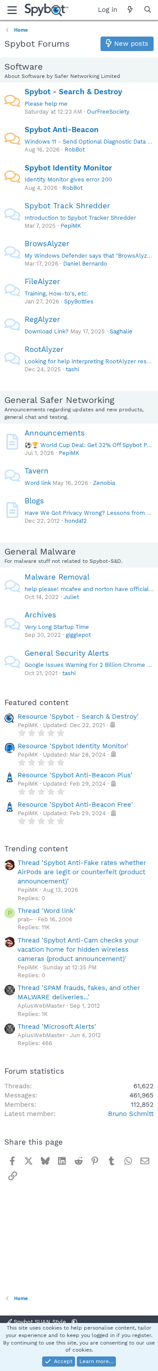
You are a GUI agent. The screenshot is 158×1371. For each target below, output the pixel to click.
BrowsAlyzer (47, 243)
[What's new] (130, 10)
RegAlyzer (42, 319)
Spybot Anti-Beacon (62, 129)
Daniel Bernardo (85, 263)
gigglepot (78, 635)
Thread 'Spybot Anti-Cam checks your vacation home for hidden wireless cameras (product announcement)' (78, 949)
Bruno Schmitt (131, 1114)
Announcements (55, 433)
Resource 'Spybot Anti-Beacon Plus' (75, 775)
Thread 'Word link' (46, 911)
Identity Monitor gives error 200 (68, 179)
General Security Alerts (67, 653)
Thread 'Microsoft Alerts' (57, 1027)
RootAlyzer (44, 349)
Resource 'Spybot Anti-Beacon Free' (75, 805)
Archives (40, 614)
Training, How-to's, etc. (56, 293)
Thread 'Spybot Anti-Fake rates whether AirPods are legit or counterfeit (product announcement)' (82, 872)
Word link (38, 483)
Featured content (36, 702)
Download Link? (46, 331)
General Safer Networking (59, 400)
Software (23, 66)
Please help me (46, 103)
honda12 (76, 520)
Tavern (37, 470)
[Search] (147, 10)
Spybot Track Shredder (67, 205)
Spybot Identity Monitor (68, 167)
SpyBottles (78, 301)
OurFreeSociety (108, 111)
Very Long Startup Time (57, 627)
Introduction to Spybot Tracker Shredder (80, 217)
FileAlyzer (42, 281)
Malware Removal (57, 577)
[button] (74, 1322)
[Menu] (12, 10)
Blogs (34, 500)
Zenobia (104, 483)
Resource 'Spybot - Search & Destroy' (78, 717)
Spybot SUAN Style (40, 1322)
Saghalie (121, 331)
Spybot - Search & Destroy (73, 91)
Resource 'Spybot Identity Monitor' (73, 746)
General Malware (40, 551)
